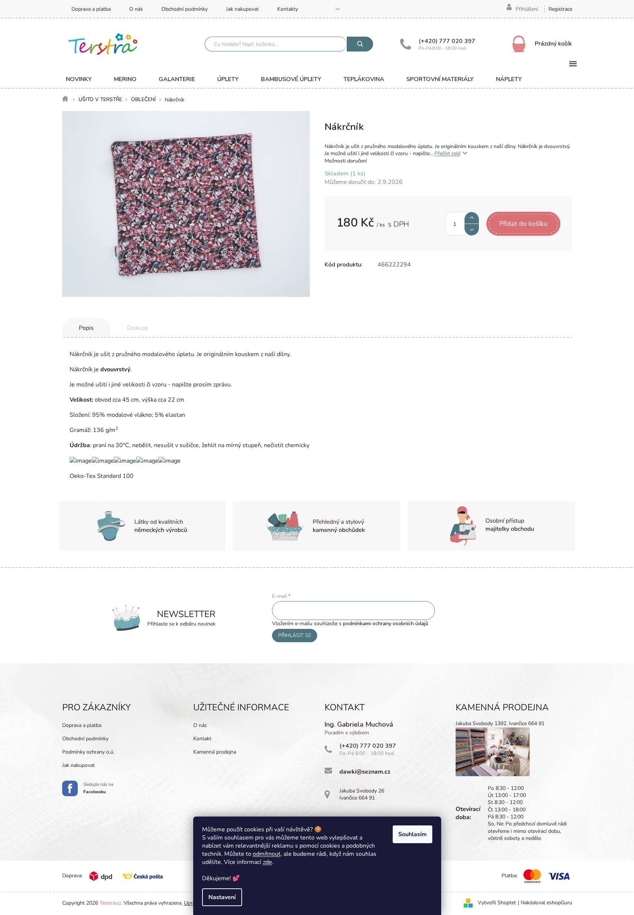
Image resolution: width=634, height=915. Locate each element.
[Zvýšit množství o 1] (471, 218)
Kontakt (202, 738)
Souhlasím (412, 834)
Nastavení (222, 897)
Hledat (360, 44)
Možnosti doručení (346, 160)
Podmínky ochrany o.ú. (88, 751)
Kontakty (287, 9)
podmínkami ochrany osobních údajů (385, 623)
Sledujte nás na (98, 788)
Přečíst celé (447, 153)
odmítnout (267, 854)
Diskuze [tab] (137, 328)
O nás (136, 9)
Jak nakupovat (242, 9)
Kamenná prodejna (214, 751)
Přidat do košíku (523, 223)
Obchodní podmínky (184, 9)
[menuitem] (79, 79)
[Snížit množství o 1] (471, 229)
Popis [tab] (86, 328)
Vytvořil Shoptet (497, 902)
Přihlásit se (294, 635)
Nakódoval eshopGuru (546, 902)
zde (267, 862)
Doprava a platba (91, 9)
